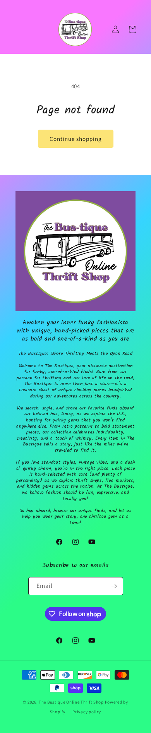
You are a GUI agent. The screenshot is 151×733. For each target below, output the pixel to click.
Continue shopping (76, 138)
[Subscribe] (114, 586)
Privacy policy (86, 711)
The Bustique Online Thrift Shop (71, 702)
